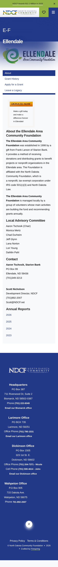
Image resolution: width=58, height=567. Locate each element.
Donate (44, 12)
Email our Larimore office (19, 436)
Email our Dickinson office (23, 474)
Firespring (35, 549)
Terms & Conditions (37, 540)
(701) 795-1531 (26, 431)
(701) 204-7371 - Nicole (30, 464)
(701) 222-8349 (22, 403)
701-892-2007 (19, 502)
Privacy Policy (17, 540)
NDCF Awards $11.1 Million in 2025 (28, 4)
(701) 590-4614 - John (29, 469)
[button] (53, 12)
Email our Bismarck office (18, 408)
